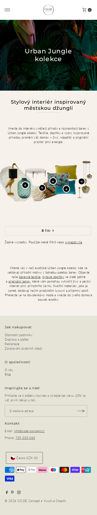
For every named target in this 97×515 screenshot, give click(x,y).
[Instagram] (18, 492)
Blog (8, 374)
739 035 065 (25, 438)
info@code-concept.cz (29, 431)
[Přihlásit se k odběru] (81, 411)
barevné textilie (30, 277)
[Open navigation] (7, 10)
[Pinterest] (12, 492)
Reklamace (12, 344)
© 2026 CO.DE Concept (23, 501)
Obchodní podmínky (18, 335)
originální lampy (19, 281)
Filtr (48, 230)
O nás (9, 370)
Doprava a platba (16, 339)
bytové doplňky (53, 277)
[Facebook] (7, 492)
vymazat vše (73, 242)
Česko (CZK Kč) (27, 458)
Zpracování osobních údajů (23, 348)
